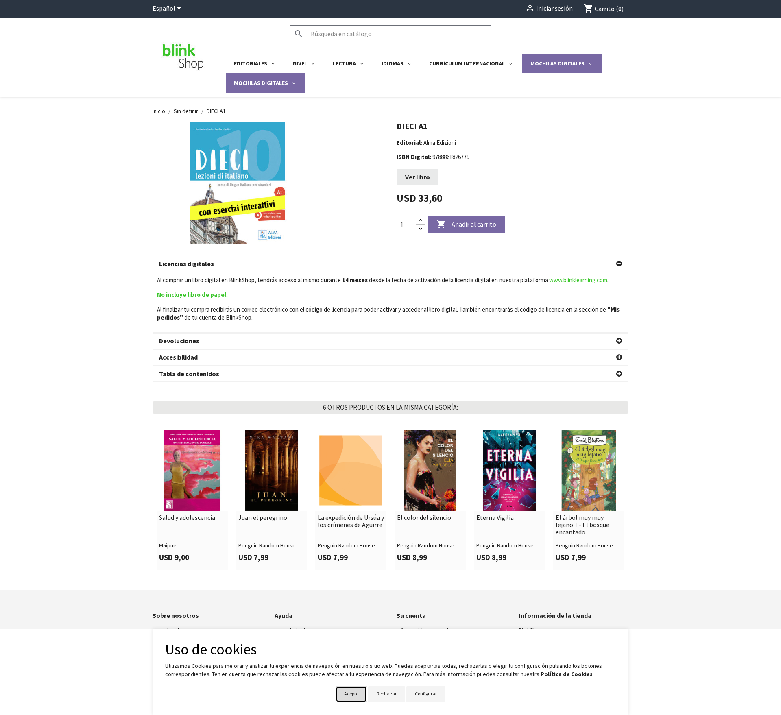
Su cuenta (411, 615)
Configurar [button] (426, 694)
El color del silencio (424, 517)
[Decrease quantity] (420, 228)
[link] (192, 500)
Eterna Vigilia (495, 517)
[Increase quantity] (420, 220)
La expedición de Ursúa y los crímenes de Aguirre (351, 521)
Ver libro (417, 177)
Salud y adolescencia (187, 517)
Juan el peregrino (262, 517)
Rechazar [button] (387, 694)
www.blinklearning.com (578, 280)
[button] (390, 264)
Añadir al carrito (466, 224)
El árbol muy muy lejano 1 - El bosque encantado (582, 525)
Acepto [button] (351, 694)
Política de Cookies (567, 674)
